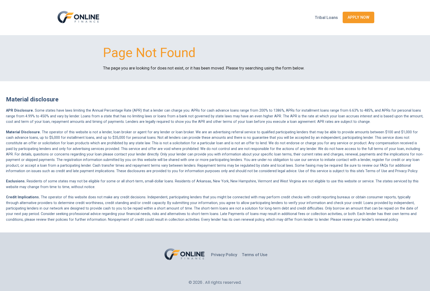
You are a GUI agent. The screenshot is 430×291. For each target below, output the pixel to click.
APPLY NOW (358, 17)
